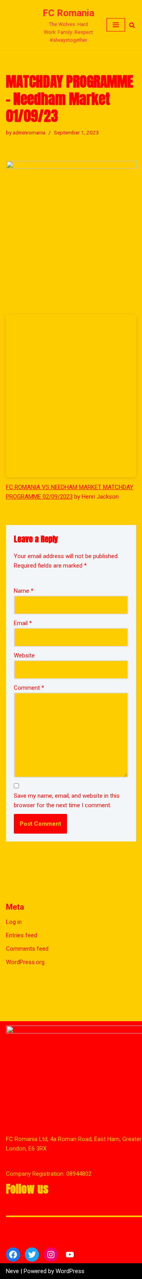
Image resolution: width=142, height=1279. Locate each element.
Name (24, 613)
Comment (29, 710)
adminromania (29, 155)
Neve (12, 1271)
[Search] (132, 36)
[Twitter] (32, 1254)
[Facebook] (13, 1254)
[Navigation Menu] (115, 36)
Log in (14, 944)
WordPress (70, 1271)
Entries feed (21, 958)
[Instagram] (51, 1254)
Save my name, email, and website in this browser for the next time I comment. (67, 823)
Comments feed (27, 971)
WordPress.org (25, 985)
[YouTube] (70, 1254)
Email (23, 646)
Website (24, 678)
